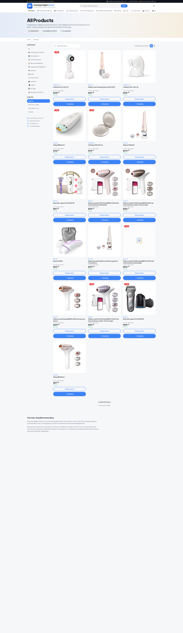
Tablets (155, 10)
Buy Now (71, 104)
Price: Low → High (33, 104)
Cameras (146, 10)
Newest (30, 101)
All (29, 49)
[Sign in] (154, 6)
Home (29, 39)
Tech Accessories (72, 10)
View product (69, 99)
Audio (126, 10)
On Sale (30, 112)
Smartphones (59, 10)
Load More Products (104, 402)
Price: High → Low (33, 108)
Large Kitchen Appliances (104, 10)
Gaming (118, 10)
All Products (31, 10)
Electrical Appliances (87, 10)
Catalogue (36, 39)
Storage (32, 88)
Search (124, 6)
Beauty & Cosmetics (35, 92)
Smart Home (135, 10)
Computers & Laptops (44, 10)
